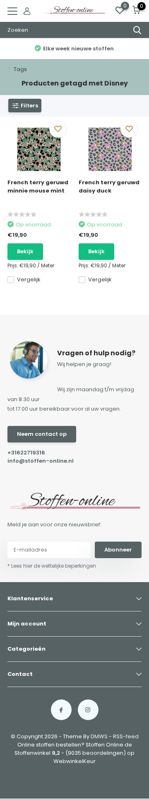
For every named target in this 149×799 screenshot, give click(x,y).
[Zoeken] (137, 30)
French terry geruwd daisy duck (109, 186)
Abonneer (118, 550)
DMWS (99, 736)
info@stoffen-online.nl (40, 461)
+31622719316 (26, 453)
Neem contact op (42, 434)
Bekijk (25, 251)
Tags (20, 69)
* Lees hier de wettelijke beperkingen (51, 565)
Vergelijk (29, 279)
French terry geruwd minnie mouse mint (37, 186)
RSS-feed (126, 736)
